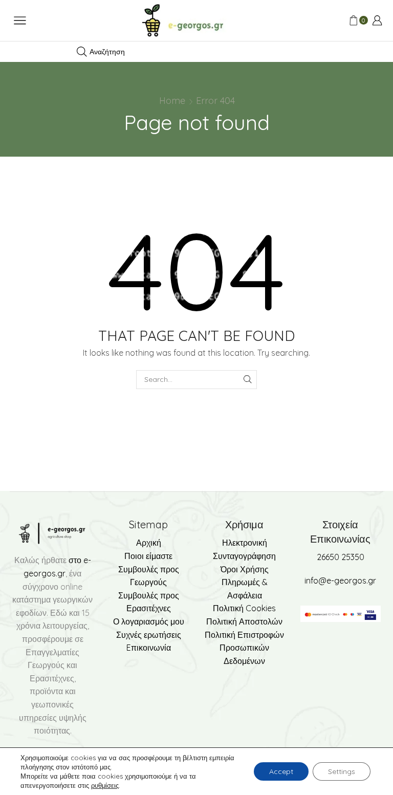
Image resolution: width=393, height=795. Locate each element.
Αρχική (148, 543)
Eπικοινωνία (148, 647)
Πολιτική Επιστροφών (244, 635)
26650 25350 (340, 557)
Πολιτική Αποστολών (244, 621)
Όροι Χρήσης (245, 569)
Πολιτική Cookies (244, 608)
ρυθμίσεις (105, 785)
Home (172, 100)
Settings (341, 771)
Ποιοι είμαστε (148, 556)
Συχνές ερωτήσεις (148, 635)
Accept (281, 771)
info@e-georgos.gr (340, 580)
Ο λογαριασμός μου (148, 621)
